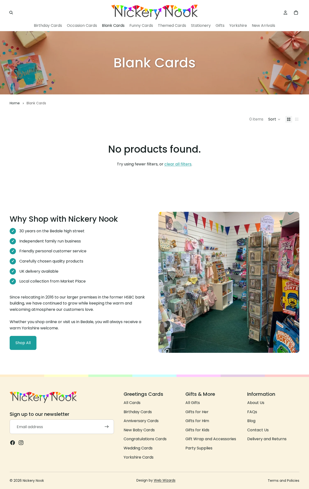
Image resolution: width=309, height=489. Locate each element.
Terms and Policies (283, 480)
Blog (251, 421)
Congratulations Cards (145, 439)
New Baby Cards (139, 430)
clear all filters (177, 164)
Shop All (23, 343)
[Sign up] (107, 427)
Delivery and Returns (267, 439)
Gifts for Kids (197, 430)
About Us (255, 402)
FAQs (252, 411)
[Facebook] (12, 443)
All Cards (132, 402)
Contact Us (258, 430)
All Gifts (192, 402)
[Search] (11, 12)
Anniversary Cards (141, 421)
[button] (274, 119)
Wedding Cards (138, 448)
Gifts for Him (197, 421)
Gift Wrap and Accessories (210, 439)
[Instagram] (21, 443)
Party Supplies (198, 448)
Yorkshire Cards (139, 457)
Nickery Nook (33, 480)
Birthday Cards (138, 411)
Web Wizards (165, 480)
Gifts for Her (197, 411)
